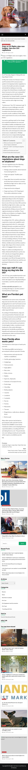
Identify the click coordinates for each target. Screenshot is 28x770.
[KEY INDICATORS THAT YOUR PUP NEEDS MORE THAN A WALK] (14, 637)
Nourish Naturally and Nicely (8, 617)
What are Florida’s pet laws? (11, 150)
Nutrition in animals (7, 597)
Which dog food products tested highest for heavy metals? (13, 573)
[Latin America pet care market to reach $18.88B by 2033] (14, 718)
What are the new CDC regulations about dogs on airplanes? (13, 143)
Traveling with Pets (6, 44)
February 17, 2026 (10, 514)
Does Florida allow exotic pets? (12, 152)
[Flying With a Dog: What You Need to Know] (14, 525)
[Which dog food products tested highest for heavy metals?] (14, 745)
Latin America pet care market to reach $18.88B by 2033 (14, 569)
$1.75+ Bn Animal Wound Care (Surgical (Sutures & (12, 564)
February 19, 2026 (10, 486)
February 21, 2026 (10, 758)
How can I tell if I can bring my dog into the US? (14, 147)
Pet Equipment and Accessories (10, 603)
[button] (2, 34)
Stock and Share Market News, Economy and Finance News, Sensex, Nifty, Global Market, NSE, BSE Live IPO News (13, 510)
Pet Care (4, 600)
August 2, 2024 (10, 52)
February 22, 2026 (10, 732)
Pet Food (4, 606)
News (3, 594)
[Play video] (14, 67)
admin (4, 52)
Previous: (14, 445)
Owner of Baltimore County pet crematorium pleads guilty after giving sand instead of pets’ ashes (13, 559)
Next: (17, 450)
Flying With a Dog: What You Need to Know (13, 536)
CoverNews (21, 765)
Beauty (4, 591)
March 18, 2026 (10, 651)
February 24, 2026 (10, 679)
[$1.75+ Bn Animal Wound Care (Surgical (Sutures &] (14, 692)
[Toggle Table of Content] (23, 140)
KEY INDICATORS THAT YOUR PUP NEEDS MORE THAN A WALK (12, 553)
